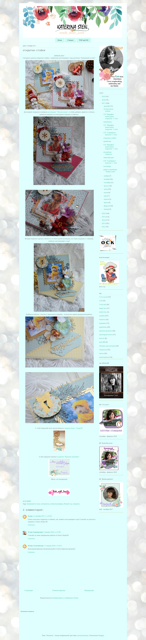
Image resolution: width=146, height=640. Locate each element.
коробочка (103, 327)
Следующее (28, 590)
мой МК (102, 342)
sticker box (103, 312)
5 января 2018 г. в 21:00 (52, 532)
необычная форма (56, 504)
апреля (106, 199)
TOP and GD (83, 40)
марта (106, 202)
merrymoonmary (82, 635)
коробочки (107, 141)
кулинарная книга (105, 334)
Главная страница (58, 590)
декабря (107, 106)
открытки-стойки (109, 138)
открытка (76, 504)
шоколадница (104, 357)
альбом (101, 316)
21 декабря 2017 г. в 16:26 (42, 516)
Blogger (101, 635)
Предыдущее (89, 590)
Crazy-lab (102, 304)
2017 (104, 103)
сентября (107, 182)
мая (105, 196)
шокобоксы (107, 122)
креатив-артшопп (105, 331)
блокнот (102, 319)
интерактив (45, 504)
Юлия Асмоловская (36, 546)
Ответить (31, 525)
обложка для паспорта (107, 346)
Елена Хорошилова (35, 532)
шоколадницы (108, 157)
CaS (100, 301)
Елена (30, 516)
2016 (104, 213)
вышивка (102, 323)
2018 (104, 100)
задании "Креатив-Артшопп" (68, 457)
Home (60, 40)
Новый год (68, 504)
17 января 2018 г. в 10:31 (53, 546)
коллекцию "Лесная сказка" (58, 112)
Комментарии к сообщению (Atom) (65, 598)
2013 (104, 223)
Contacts (70, 40)
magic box (102, 308)
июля (106, 189)
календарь (107, 166)
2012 (104, 227)
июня (106, 192)
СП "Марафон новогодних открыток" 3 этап (110, 116)
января (106, 209)
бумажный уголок (33, 504)
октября (107, 179)
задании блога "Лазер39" (74, 428)
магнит (101, 338)
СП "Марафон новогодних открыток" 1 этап (110, 147)
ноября (106, 176)
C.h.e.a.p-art (103, 297)
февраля (107, 206)
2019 (104, 96)
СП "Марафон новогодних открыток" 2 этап (110, 127)
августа (107, 186)
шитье (101, 353)
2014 (104, 220)
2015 (104, 217)
